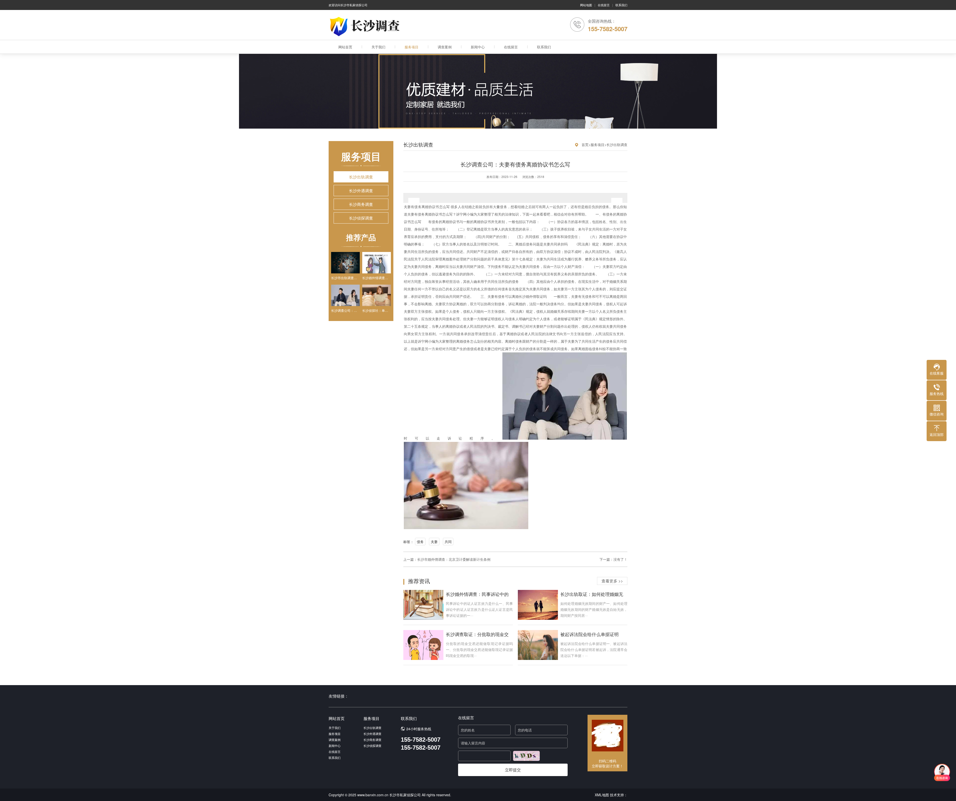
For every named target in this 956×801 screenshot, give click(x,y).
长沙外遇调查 (361, 190)
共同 (448, 541)
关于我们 (378, 46)
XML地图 (602, 794)
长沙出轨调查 (361, 177)
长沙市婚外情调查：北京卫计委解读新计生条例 (453, 559)
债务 (420, 541)
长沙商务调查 (361, 204)
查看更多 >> (612, 581)
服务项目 (411, 46)
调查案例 (445, 46)
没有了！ (620, 559)
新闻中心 (478, 46)
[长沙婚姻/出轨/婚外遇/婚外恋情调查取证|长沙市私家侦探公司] (366, 26)
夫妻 (434, 541)
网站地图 (586, 5)
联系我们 (621, 5)
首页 (585, 144)
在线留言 (604, 5)
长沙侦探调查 (361, 218)
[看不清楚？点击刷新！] (526, 756)
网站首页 (345, 46)
